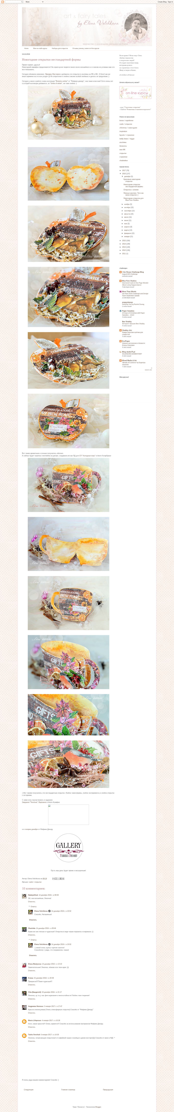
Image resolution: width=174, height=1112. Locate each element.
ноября (127, 204)
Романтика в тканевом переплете (138, 109)
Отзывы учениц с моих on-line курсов (85, 48)
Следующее (28, 1090)
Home (26, 48)
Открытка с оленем (131, 190)
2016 (124, 174)
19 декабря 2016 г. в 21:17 (52, 992)
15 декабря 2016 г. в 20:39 (44, 978)
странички (123, 157)
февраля (128, 233)
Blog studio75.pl (128, 352)
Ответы (33, 907)
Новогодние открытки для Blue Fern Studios (133, 199)
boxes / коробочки (126, 120)
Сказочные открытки (132, 107)
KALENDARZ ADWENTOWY (132, 354)
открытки (122, 153)
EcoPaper (126, 341)
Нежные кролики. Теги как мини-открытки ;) (134, 194)
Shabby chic (127, 330)
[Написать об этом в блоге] (56, 878)
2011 (124, 254)
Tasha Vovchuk (34, 1035)
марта (126, 230)
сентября (128, 211)
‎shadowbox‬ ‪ (123, 160)
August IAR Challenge (130, 274)
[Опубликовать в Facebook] (60, 878)
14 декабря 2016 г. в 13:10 (52, 964)
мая (126, 224)
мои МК (122, 150)
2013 (124, 247)
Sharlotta (31, 928)
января (127, 236)
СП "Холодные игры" (87, 456)
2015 (124, 241)
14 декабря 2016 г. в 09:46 (46, 928)
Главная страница (68, 1090)
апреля (127, 227)
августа (127, 214)
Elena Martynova (34, 964)
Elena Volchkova (41, 911)
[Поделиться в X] (58, 878)
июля (126, 217)
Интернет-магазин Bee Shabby (133, 324)
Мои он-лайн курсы (40, 48)
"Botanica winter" (61, 81)
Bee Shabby (127, 322)
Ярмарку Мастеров (52, 74)
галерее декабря (31, 829)
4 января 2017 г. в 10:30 (51, 1020)
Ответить (31, 902)
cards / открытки (35, 882)
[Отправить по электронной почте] (53, 878)
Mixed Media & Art (129, 360)
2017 (124, 170)
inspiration (123, 131)
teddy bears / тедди (126, 139)
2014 (124, 244)
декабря (127, 176)
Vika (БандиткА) (34, 992)
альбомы (122, 142)
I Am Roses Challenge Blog (133, 272)
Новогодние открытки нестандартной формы (133, 185)
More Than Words (129, 291)
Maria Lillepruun (34, 1020)
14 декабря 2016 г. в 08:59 (49, 895)
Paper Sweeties (128, 311)
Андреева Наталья (35, 1006)
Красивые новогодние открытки (132, 180)
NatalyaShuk (33, 895)
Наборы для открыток (60, 48)
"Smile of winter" (56, 83)
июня (126, 220)
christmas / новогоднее (128, 128)
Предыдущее (108, 1090)
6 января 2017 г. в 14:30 (50, 1035)
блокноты (123, 146)
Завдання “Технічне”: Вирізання (34, 802)
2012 (124, 250)
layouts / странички (126, 135)
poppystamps (127, 302)
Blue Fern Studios (129, 281)
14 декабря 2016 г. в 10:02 (61, 911)
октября (127, 207)
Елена (30, 978)
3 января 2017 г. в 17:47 (53, 1006)
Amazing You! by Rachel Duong (133, 304)
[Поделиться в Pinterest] (63, 878)
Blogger (98, 1107)
